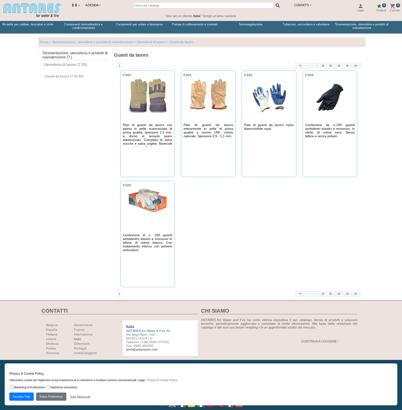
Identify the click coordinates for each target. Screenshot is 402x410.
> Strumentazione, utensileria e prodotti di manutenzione (91, 42)
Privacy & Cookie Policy (162, 380)
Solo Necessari (80, 396)
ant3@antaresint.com (142, 349)
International (83, 334)
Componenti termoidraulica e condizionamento (83, 26)
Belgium (52, 325)
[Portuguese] (220, 408)
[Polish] (211, 408)
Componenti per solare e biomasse (139, 24)
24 (341, 65)
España (51, 329)
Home (44, 42)
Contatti (301, 5)
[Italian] (201, 408)
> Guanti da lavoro (180, 42)
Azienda (92, 5)
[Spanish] (239, 408)
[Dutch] (163, 408)
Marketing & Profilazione (29, 387)
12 (332, 65)
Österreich (81, 343)
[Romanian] (230, 408)
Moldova (52, 343)
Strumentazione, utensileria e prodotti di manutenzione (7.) (75, 55)
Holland (51, 334)
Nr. (316, 65)
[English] (173, 408)
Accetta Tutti (21, 396)
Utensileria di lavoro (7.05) (65, 65)
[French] (182, 408)
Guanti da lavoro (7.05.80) (64, 76)
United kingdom (85, 353)
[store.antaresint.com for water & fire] (32, 16)
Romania (52, 353)
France (79, 329)
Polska (51, 348)
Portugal (80, 348)
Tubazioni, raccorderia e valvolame (306, 24)
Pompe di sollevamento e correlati (195, 24)
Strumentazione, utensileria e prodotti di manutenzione (362, 26)
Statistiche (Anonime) (63, 387)
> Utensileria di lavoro (149, 42)
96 (357, 65)
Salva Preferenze (51, 396)
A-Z (307, 65)
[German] (192, 408)
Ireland (51, 339)
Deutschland (83, 325)
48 (349, 65)
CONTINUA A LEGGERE (319, 341)
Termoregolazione (250, 24)
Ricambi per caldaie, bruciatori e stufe (27, 24)
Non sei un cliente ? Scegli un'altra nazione (201, 16)
